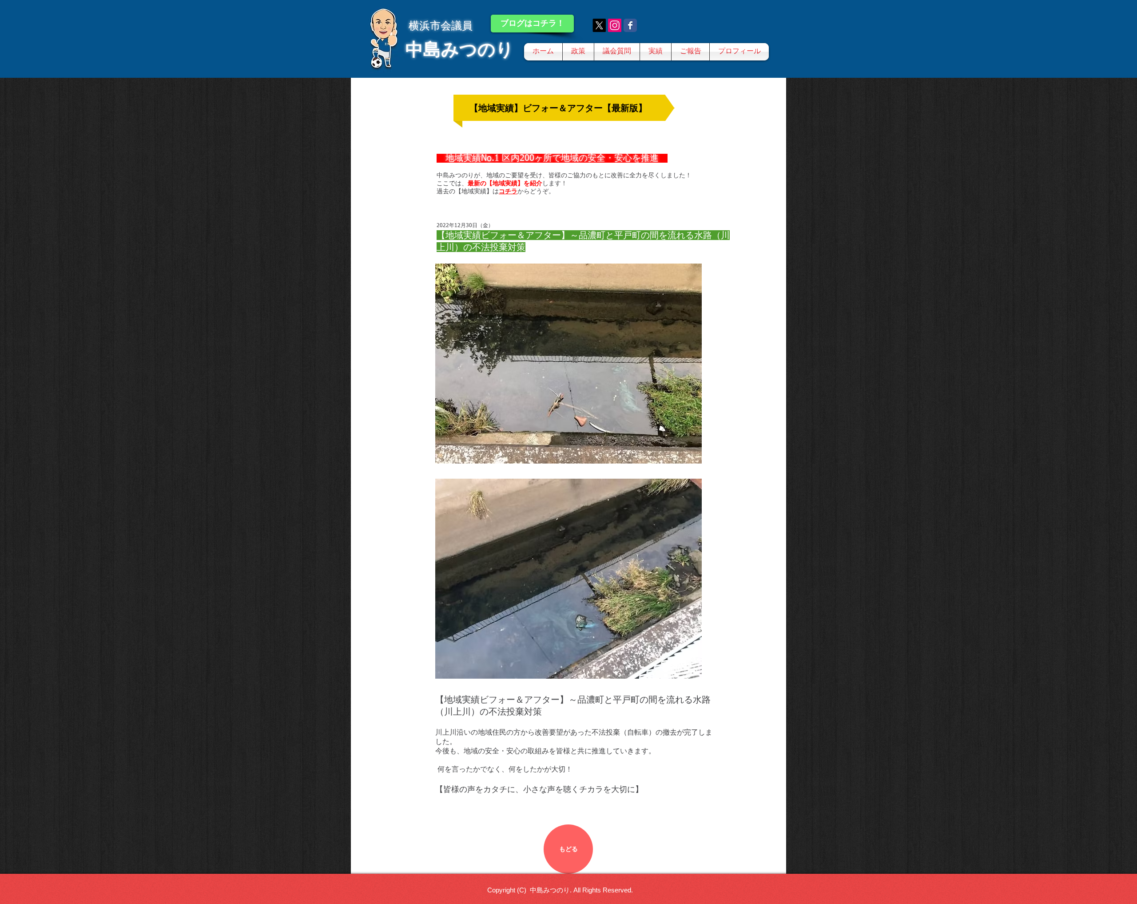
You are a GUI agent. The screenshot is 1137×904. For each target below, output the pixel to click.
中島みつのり (460, 49)
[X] (599, 25)
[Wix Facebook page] (630, 25)
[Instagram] (614, 25)
